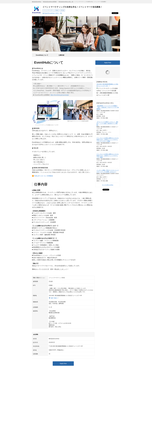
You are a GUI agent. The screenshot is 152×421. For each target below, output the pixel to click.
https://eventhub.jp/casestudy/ (59, 95)
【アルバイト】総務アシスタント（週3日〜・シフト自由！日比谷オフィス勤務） (107, 110)
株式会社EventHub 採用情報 (50, 1)
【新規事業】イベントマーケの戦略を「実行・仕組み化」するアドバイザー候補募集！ (107, 94)
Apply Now (63, 363)
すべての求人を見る (107, 171)
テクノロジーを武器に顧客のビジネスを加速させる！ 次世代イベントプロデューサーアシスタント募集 (107, 126)
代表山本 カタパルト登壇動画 (43, 176)
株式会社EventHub (36, 1)
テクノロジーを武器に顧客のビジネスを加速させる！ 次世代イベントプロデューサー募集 (107, 142)
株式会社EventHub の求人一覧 (66, 1)
